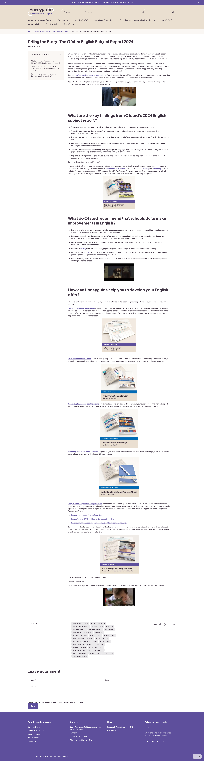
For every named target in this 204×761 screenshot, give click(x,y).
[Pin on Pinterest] (164, 624)
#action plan (77, 623)
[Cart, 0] (173, 11)
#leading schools (109, 635)
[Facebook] (147, 741)
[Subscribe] (173, 727)
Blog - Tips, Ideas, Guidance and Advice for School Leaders (85, 728)
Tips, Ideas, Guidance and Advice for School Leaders (52, 31)
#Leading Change (95, 635)
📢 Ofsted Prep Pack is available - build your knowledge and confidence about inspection (102, 2)
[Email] (164, 741)
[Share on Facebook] (160, 624)
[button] (46, 54)
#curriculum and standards (81, 626)
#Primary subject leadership (95, 644)
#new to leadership (78, 638)
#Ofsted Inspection (102, 638)
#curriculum (101, 623)
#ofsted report (104, 641)
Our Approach (75, 733)
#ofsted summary (78, 644)
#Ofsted (90, 638)
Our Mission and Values (79, 736)
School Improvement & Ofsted (39, 20)
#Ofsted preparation (90, 641)
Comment (34, 686)
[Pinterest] (153, 741)
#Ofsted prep (77, 641)
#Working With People (80, 656)
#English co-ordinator (79, 629)
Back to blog (34, 623)
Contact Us (111, 731)
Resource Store (34, 727)
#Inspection (88, 632)
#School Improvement (79, 650)
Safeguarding (63, 20)
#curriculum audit (97, 626)
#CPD (93, 623)
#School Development (96, 647)
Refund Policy (33, 741)
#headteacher (77, 632)
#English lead (109, 629)
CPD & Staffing (168, 20)
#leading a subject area (80, 635)
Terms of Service (34, 734)
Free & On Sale (52, 24)
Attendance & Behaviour (103, 20)
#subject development (80, 653)
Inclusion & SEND (81, 20)
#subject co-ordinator (96, 650)
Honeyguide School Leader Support (54, 756)
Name (33, 680)
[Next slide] (198, 2)
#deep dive (109, 626)
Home (30, 31)
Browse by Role (34, 24)
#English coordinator (95, 629)
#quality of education (79, 647)
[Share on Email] (174, 624)
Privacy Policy (33, 738)
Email (108, 680)
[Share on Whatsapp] (169, 624)
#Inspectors (99, 632)
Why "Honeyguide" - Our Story (82, 740)
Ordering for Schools (36, 731)
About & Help (69, 24)
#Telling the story (108, 653)
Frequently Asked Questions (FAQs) (121, 727)
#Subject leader (95, 653)
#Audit (86, 623)
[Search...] (142, 11)
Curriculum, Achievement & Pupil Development (138, 20)
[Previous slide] (6, 2)
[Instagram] (158, 741)
